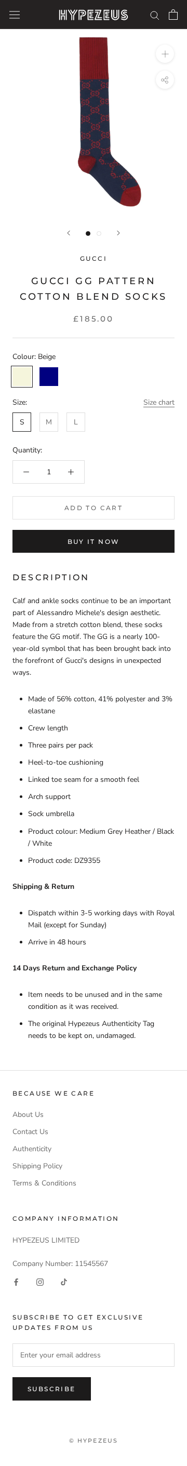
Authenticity (31, 1149)
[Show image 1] (88, 233)
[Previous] (68, 233)
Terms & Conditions (44, 1183)
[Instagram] (40, 1281)
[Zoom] (165, 54)
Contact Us (30, 1132)
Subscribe (52, 1389)
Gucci (93, 258)
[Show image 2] (99, 233)
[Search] (154, 14)
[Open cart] (173, 14)
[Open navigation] (14, 15)
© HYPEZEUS (93, 1440)
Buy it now (94, 541)
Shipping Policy (37, 1166)
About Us (28, 1115)
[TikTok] (64, 1281)
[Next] (118, 233)
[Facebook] (16, 1281)
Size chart (159, 402)
